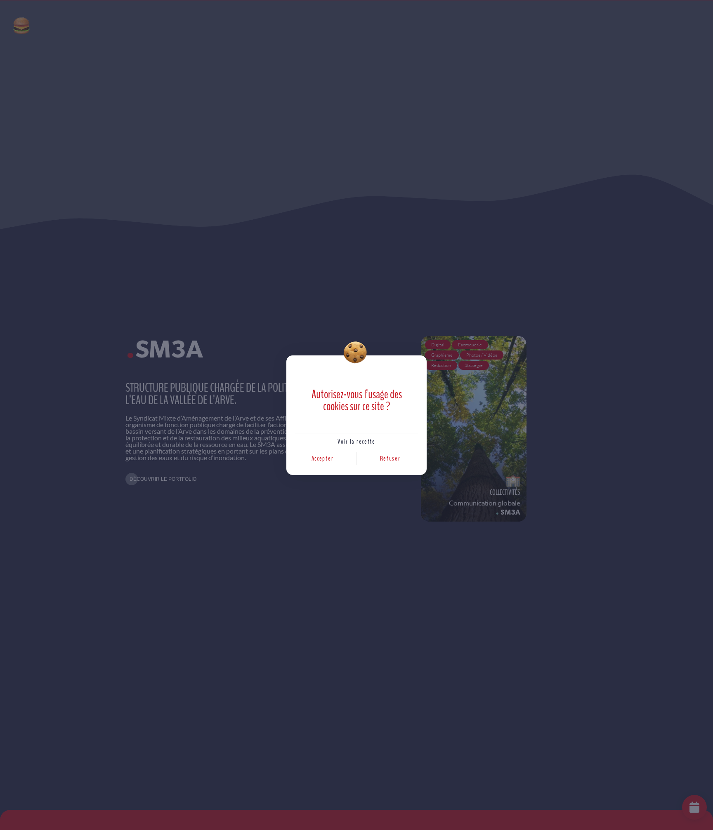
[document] (356, 415)
